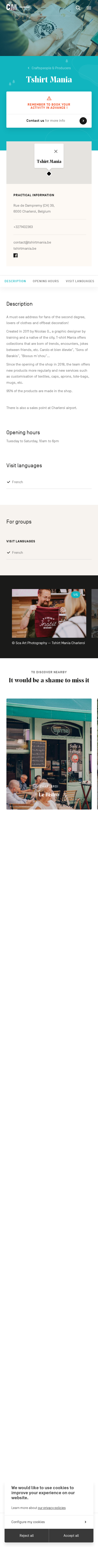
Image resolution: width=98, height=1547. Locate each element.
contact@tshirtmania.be (32, 242)
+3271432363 (23, 227)
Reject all (27, 1536)
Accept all (71, 1536)
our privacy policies (52, 1508)
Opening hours (46, 281)
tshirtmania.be (24, 248)
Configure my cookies (28, 1522)
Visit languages (80, 281)
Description (15, 281)
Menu (89, 8)
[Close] (55, 151)
